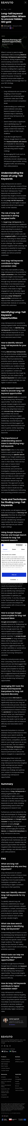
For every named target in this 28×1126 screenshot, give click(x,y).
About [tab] (23, 549)
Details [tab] (14, 549)
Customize (13, 579)
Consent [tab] (5, 549)
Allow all (14, 574)
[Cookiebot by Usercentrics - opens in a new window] (16, 545)
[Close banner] (25, 545)
